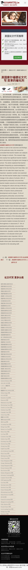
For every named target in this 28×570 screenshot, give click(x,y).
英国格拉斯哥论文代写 (6, 349)
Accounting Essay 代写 (6, 424)
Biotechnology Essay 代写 (6, 405)
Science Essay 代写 (5, 414)
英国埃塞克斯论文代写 (6, 344)
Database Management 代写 (7, 472)
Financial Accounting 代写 (7, 499)
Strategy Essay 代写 (5, 511)
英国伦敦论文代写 (5, 361)
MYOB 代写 (3, 497)
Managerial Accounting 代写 (7, 502)
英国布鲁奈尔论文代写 (6, 286)
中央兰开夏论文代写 (6, 320)
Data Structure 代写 (5, 470)
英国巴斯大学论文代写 (6, 303)
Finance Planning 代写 (6, 489)
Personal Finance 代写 (6, 506)
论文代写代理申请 (5, 559)
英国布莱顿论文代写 (6, 325)
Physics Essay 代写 (5, 453)
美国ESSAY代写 (5, 417)
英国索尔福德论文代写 (7, 145)
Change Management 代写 (6, 465)
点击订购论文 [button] (17, 57)
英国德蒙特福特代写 (6, 334)
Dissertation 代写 (4, 514)
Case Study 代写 (4, 482)
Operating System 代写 (6, 485)
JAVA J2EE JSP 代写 (5, 383)
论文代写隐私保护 (5, 556)
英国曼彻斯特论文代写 (6, 366)
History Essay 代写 (5, 431)
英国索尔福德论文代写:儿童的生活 (19, 261)
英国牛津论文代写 (5, 376)
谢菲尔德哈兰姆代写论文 (7, 284)
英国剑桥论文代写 (5, 373)
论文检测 (18, 542)
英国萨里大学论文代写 (6, 298)
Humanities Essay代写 (6, 397)
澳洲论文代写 (4, 549)
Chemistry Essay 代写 (6, 410)
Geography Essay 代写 (6, 412)
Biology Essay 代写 (5, 426)
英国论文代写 (12, 70)
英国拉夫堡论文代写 (6, 291)
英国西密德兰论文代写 (6, 347)
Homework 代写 (4, 400)
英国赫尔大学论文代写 (6, 327)
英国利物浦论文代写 (6, 371)
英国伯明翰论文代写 (6, 364)
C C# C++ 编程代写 (5, 385)
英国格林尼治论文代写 (6, 313)
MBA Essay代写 (4, 422)
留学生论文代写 (5, 550)
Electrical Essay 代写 (5, 443)
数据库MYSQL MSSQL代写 (7, 390)
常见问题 (13, 543)
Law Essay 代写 (4, 434)
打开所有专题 (4, 542)
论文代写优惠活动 (15, 557)
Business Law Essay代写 (6, 429)
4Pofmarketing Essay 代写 (7, 492)
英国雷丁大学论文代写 (6, 296)
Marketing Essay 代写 (6, 456)
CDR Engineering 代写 (6, 480)
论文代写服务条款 (15, 556)
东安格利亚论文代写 (6, 301)
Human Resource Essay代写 (7, 494)
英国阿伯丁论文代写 (6, 342)
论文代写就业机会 (5, 557)
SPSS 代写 (3, 388)
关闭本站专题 (12, 542)
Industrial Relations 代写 (6, 380)
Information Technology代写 (7, 475)
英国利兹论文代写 (5, 351)
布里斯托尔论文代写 (6, 356)
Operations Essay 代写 (6, 487)
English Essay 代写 (5, 448)
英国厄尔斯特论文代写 (6, 322)
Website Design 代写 (5, 393)
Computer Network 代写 (6, 477)
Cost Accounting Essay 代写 (7, 509)
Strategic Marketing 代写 (6, 463)
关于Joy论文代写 (20, 543)
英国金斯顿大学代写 (6, 318)
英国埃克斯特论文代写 (6, 310)
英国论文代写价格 (5, 543)
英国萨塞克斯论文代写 (6, 293)
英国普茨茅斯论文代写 (6, 332)
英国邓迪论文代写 (5, 339)
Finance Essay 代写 (5, 458)
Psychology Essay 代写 (6, 441)
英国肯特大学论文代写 (6, 288)
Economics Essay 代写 (6, 436)
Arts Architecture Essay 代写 (7, 451)
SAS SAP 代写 (4, 395)
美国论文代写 (19, 549)
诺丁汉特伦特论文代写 (6, 337)
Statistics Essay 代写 (5, 439)
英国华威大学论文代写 (6, 354)
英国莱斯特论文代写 (6, 305)
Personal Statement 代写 (6, 468)
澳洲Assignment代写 (5, 419)
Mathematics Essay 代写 (6, 402)
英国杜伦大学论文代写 (6, 359)
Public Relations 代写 (5, 504)
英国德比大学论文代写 (6, 308)
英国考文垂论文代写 (6, 315)
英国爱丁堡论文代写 (6, 368)
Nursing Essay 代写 (5, 446)
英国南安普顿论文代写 (6, 378)
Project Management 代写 (6, 460)
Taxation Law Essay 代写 (6, 407)
